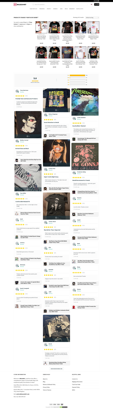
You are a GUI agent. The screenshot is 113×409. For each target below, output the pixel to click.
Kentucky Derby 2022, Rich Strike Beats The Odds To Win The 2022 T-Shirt (54, 38)
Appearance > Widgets (25, 24)
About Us (45, 379)
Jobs (61, 8)
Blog (44, 381)
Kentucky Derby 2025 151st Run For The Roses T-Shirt (80, 37)
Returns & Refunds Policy (49, 384)
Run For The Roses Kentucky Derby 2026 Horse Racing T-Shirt (80, 63)
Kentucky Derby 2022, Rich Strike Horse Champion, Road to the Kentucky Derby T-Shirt (67, 38)
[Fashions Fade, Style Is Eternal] (20, 4)
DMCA (73, 390)
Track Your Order (76, 384)
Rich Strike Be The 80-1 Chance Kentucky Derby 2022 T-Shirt (54, 63)
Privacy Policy (46, 387)
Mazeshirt (22, 378)
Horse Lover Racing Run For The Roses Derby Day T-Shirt (41, 37)
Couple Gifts (79, 8)
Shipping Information (77, 381)
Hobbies (55, 8)
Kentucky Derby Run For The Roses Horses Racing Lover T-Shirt (41, 63)
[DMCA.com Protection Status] (63, 407)
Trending (42, 8)
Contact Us (75, 379)
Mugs (66, 8)
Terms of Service (47, 390)
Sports (49, 8)
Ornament (72, 8)
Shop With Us (33, 8)
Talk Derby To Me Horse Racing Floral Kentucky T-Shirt (93, 63)
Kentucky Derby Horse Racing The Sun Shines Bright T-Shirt (93, 37)
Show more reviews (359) (56, 368)
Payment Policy (76, 387)
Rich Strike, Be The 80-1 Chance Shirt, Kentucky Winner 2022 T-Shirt (67, 63)
